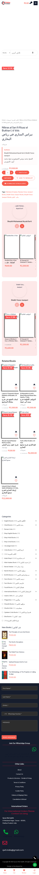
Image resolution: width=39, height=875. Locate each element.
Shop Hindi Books (11, 537)
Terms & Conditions (20, 782)
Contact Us (19, 774)
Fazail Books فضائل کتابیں (14, 587)
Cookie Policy (19, 791)
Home (3, 120)
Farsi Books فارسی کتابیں (14, 583)
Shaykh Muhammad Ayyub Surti (14, 153)
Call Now (7, 836)
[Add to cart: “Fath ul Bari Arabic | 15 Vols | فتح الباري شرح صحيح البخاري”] (34, 431)
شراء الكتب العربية (11, 620)
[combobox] (4, 714)
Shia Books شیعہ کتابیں (12, 616)
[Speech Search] (33, 53)
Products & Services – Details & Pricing (20, 778)
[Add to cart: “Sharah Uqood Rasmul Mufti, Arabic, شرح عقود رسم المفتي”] (16, 431)
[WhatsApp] (16, 832)
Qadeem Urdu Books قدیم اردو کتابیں (17, 612)
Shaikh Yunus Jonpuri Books (15, 194)
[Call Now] (5, 832)
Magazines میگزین (12, 600)
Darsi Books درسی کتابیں (14, 579)
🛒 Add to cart (22, 172)
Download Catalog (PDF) (16, 183)
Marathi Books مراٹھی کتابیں (14, 604)
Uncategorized (10, 546)
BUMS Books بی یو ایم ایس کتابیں (16, 575)
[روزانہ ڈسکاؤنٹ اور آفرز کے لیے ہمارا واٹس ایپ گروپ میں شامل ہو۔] (34, 749)
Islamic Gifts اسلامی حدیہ (13, 595)
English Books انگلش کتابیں (14, 521)
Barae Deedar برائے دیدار (13, 566)
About (19, 770)
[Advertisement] (19, 26)
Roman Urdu (9, 529)
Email (5, 847)
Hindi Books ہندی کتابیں (14, 525)
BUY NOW (8, 178)
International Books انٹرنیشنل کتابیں (17, 591)
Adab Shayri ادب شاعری (14, 558)
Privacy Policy (19, 786)
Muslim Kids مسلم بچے (13, 608)
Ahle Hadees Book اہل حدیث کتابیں (17, 562)
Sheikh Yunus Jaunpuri (19, 300)
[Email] (4, 842)
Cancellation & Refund (19, 799)
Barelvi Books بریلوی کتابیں (15, 571)
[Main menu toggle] (36, 3)
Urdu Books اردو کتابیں (14, 550)
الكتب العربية (10, 554)
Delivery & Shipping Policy (19, 795)
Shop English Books (12, 533)
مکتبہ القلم (15, 197)
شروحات (8, 120)
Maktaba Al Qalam (11, 192)
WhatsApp (19, 836)
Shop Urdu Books (11, 541)
